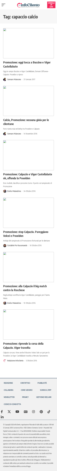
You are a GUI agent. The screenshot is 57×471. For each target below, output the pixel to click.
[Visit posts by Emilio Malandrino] (4, 191)
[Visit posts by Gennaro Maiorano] (4, 79)
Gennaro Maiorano (14, 79)
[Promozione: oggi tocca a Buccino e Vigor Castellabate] (28, 43)
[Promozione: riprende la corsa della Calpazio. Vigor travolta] (28, 324)
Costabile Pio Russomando (17, 245)
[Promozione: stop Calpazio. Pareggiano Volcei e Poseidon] (28, 213)
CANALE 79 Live (51, 5)
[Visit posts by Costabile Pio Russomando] (4, 245)
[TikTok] (49, 411)
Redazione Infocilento (15, 360)
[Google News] (25, 411)
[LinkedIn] (2, 417)
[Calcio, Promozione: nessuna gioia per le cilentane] (28, 101)
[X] (9, 411)
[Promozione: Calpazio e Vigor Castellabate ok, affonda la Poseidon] (28, 155)
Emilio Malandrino (14, 191)
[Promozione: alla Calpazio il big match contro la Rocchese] (28, 267)
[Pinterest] (41, 411)
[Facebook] (2, 411)
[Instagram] (33, 411)
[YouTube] (17, 411)
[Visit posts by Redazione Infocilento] (4, 360)
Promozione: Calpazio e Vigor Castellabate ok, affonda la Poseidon (27, 176)
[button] (4, 5)
